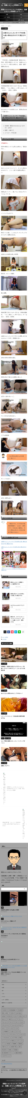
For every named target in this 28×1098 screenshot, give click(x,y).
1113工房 (4, 639)
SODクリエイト (22, 1016)
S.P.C (15, 1016)
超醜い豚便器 (18, 1052)
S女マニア (4, 1019)
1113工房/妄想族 (11, 1010)
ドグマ (16, 1028)
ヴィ (3, 1043)
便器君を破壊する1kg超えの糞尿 (10, 910)
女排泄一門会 (14, 1046)
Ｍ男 (7, 14)
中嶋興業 (14, 1043)
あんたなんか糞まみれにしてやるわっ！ (12, 693)
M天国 (3, 1016)
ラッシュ (4, 1040)
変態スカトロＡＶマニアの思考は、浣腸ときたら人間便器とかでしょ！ (12, 5)
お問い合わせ (21, 20)
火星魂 (9, 1049)
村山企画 (4, 1049)
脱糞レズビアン (5, 765)
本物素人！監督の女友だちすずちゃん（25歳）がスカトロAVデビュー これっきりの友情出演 (13, 668)
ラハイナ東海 (11, 1040)
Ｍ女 (21, 14)
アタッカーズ (5, 1022)
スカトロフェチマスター (17, 1025)
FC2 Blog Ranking (6, 1063)
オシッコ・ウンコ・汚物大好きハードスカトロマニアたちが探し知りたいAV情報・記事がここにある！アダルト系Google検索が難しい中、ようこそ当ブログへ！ (14, 1091)
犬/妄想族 (15, 1049)
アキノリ (20, 1019)
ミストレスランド (13, 1034)
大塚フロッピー (5, 1046)
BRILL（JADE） (5, 1013)
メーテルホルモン (6, 1037)
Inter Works (18, 1013)
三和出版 (8, 1043)
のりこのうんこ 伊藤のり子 (8, 921)
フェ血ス (12, 1031)
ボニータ (18, 1031)
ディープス (10, 1028)
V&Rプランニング (12, 1019)
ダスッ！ (4, 1028)
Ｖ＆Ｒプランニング (6, 1055)
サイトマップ (19, 1080)
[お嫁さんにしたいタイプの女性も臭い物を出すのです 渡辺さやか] (15, 631)
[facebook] (8, 631)
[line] (19, 631)
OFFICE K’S (9, 1016)
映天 (20, 1046)
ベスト (6, 20)
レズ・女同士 (7, 17)
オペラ (11, 1022)
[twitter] (5, 631)
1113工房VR (19, 1010)
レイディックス (19, 1040)
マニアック (4, 1034)
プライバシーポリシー (10, 1080)
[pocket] (12, 631)
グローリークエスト (19, 1022)
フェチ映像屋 (5, 1031)
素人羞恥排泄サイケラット (7, 1052)
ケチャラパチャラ (6, 1025)
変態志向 (20, 1043)
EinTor (12, 1013)
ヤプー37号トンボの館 (16, 1037)
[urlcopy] (23, 631)
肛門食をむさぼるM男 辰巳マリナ (10, 959)
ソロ (21, 17)
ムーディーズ (22, 1034)
